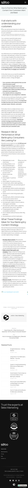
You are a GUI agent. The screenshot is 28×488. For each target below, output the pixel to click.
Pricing (2, 454)
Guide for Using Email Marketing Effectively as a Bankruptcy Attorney (18, 366)
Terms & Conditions (10, 477)
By (20, 307)
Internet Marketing (11, 307)
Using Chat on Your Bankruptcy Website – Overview (17, 357)
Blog (2, 456)
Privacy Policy (19, 477)
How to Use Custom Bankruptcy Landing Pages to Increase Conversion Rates (18, 383)
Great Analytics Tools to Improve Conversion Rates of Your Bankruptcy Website (18, 374)
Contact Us (3, 458)
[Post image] (5, 351)
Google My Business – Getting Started (17, 349)
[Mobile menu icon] (25, 2)
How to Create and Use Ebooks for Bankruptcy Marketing (18, 391)
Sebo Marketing (4, 451)
